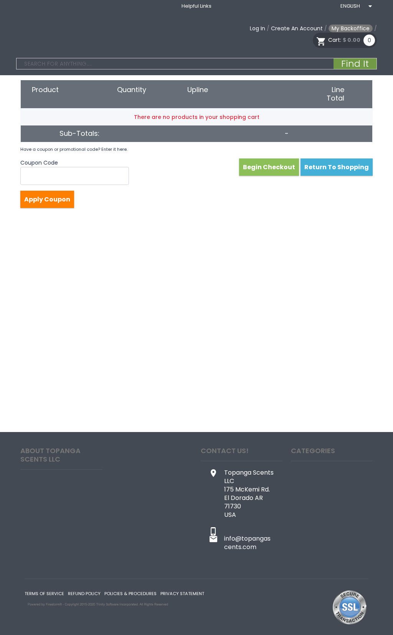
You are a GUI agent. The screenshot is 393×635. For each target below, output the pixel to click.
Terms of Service (44, 593)
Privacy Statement (182, 593)
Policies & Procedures (130, 593)
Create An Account (297, 28)
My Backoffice (351, 28)
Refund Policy (84, 593)
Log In (257, 28)
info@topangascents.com (247, 542)
